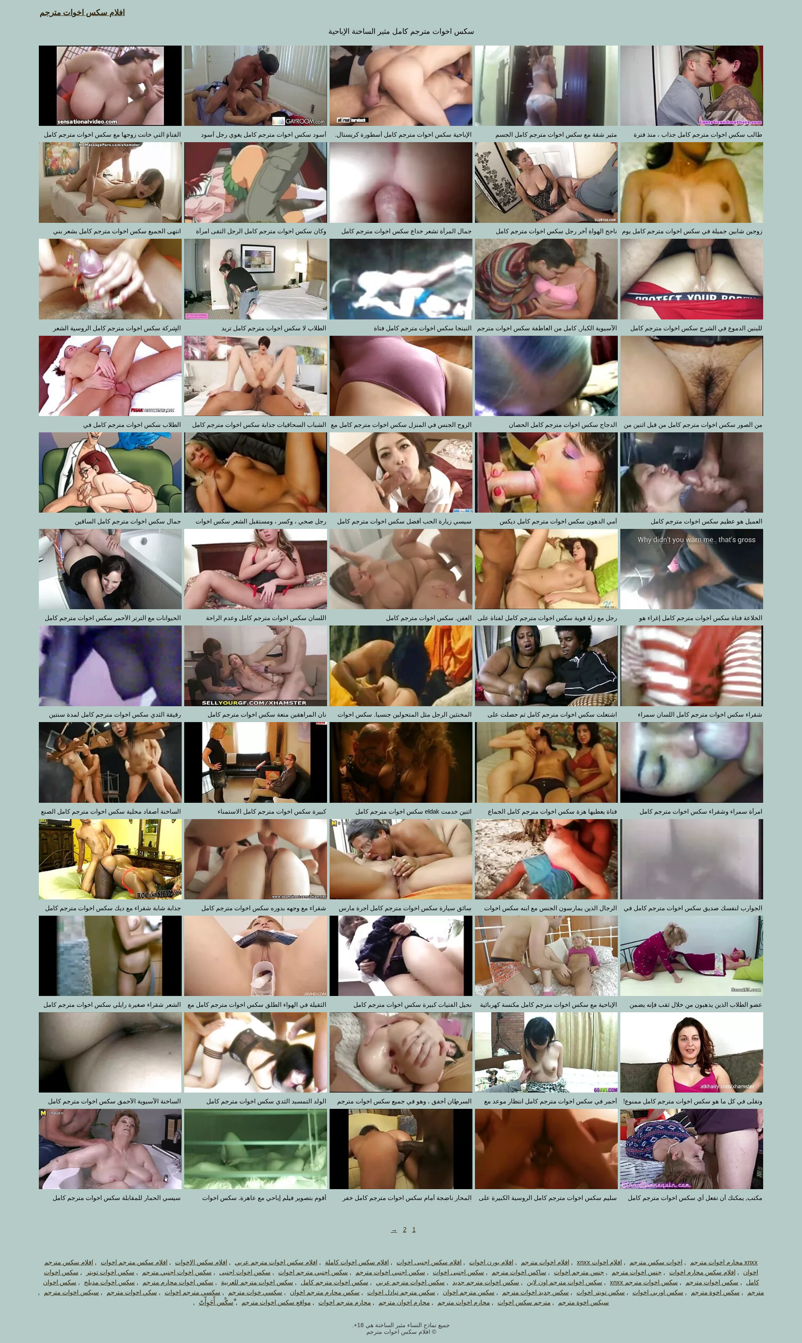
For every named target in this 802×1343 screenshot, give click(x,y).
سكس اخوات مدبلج (109, 1282)
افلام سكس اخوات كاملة (357, 1262)
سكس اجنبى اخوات (458, 1272)
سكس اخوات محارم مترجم (177, 1282)
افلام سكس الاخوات (201, 1262)
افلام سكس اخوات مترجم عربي (276, 1262)
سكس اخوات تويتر (110, 1272)
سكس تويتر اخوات (600, 1292)
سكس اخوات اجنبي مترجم (177, 1272)
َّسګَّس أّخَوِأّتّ (216, 1302)
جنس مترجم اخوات (579, 1272)
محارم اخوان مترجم (404, 1302)
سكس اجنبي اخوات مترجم (390, 1272)
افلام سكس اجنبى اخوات (429, 1262)
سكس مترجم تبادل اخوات (401, 1292)
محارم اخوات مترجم (463, 1302)
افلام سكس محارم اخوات (702, 1272)
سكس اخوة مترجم (715, 1292)
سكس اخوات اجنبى (245, 1272)
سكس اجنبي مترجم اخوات (313, 1272)
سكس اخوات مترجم (712, 1282)
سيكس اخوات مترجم (71, 1292)
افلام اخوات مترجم (545, 1262)
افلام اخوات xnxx (599, 1262)
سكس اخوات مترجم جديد (485, 1282)
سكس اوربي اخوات (657, 1292)
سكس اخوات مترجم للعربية (257, 1282)
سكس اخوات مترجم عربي (410, 1282)
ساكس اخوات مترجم (519, 1272)
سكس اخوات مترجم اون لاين (564, 1282)
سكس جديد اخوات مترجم (535, 1292)
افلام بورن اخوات (491, 1262)
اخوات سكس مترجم (656, 1262)
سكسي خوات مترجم (255, 1292)
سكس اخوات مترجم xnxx (644, 1282)
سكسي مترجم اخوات (193, 1292)
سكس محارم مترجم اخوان (325, 1292)
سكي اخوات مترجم (132, 1292)
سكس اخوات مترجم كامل (334, 1282)
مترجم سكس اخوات (524, 1302)
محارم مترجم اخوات (344, 1302)
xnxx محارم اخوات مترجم (724, 1262)
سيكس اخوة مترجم (583, 1302)
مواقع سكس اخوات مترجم (276, 1302)
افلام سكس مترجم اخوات (134, 1262)
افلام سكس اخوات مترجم (82, 12)
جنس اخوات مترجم (637, 1272)
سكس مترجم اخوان (469, 1292)
